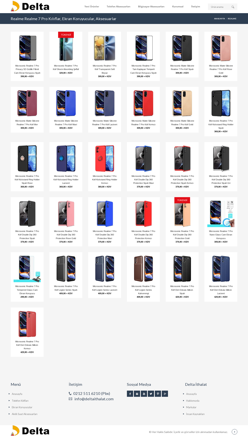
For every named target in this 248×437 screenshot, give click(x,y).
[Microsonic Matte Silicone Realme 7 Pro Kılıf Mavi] (65, 103)
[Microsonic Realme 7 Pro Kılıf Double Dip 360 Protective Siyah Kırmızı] (182, 158)
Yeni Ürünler (91, 6)
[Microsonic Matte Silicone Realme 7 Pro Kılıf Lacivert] (104, 103)
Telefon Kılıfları (20, 400)
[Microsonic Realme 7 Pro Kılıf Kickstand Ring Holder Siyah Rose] (27, 158)
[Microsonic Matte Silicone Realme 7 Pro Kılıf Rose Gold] (220, 48)
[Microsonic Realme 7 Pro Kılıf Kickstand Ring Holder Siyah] (220, 103)
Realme (232, 18)
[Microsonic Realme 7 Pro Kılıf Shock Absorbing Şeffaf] (65, 48)
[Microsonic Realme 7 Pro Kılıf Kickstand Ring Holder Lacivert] (65, 158)
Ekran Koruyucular (22, 407)
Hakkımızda (192, 400)
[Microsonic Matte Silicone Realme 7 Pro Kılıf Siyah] (182, 48)
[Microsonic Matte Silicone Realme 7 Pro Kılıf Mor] (27, 103)
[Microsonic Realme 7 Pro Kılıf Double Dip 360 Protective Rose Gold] (65, 213)
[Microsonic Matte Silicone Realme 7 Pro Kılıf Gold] (182, 103)
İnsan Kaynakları (195, 414)
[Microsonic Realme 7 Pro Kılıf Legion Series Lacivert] (104, 268)
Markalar (191, 407)
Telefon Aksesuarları (118, 6)
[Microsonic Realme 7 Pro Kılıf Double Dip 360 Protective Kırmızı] (143, 213)
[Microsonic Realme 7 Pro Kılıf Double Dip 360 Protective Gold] (182, 213)
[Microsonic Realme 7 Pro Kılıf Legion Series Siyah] (65, 268)
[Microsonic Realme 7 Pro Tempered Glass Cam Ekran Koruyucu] (27, 268)
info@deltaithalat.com (94, 398)
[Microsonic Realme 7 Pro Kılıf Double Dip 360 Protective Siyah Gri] (220, 158)
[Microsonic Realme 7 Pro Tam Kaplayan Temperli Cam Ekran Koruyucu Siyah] (143, 48)
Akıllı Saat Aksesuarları (24, 414)
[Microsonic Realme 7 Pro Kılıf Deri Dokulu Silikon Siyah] (182, 268)
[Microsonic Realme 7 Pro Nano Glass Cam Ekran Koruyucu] (220, 213)
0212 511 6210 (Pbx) (91, 393)
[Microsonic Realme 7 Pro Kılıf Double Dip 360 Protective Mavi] (104, 213)
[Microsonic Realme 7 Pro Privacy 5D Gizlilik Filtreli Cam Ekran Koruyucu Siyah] (27, 48)
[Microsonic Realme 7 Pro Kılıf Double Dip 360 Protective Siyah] (27, 213)
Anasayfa (219, 18)
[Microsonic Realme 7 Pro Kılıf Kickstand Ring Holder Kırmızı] (104, 158)
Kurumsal (177, 6)
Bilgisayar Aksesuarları (151, 6)
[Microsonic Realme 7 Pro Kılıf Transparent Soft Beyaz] (104, 48)
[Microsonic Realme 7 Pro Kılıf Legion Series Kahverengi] (143, 268)
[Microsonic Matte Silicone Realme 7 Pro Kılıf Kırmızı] (143, 103)
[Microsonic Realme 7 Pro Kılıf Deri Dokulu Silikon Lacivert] (220, 268)
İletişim (195, 6)
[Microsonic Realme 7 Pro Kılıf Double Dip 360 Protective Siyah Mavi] (143, 158)
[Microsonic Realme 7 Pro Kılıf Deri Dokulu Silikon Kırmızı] (27, 323)
